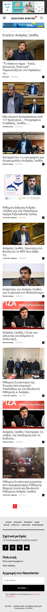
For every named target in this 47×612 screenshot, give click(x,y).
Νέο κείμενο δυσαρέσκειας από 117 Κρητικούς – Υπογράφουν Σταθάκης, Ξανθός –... (23, 120)
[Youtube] (27, 547)
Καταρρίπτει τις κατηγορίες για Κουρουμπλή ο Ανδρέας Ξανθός (23, 158)
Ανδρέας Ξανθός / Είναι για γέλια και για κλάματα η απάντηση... (20, 336)
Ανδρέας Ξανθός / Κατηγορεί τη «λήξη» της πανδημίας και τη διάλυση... (23, 435)
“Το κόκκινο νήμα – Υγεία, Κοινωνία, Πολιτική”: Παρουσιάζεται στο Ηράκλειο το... (22, 68)
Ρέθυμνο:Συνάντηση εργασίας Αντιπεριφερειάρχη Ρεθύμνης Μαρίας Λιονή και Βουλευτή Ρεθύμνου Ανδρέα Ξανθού (22, 486)
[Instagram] (12, 547)
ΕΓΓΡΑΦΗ (22, 588)
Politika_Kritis (8, 127)
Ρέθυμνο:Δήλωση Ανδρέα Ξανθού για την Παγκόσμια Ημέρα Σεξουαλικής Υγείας (20, 211)
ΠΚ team (6, 77)
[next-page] (31, 506)
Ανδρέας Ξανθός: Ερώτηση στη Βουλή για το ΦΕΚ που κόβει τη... (22, 251)
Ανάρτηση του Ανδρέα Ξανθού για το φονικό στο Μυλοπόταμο (23, 290)
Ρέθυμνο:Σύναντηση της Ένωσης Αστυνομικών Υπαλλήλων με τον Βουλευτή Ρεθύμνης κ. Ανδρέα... (21, 387)
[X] (19, 547)
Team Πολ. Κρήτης (10, 217)
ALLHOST (29, 608)
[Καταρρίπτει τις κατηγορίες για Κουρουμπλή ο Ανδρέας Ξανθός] (23, 143)
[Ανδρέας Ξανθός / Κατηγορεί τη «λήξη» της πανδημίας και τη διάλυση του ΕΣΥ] (23, 415)
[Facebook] (5, 547)
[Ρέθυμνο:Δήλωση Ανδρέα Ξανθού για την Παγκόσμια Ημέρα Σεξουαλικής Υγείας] (23, 186)
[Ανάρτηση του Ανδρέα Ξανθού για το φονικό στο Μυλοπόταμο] (23, 274)
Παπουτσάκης (8, 164)
